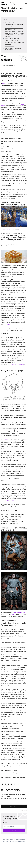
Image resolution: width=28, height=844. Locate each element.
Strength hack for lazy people (12, 38)
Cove (26, 810)
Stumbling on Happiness (17, 364)
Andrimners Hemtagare (20, 612)
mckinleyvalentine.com (20, 839)
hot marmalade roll (9, 79)
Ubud (24, 841)
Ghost (21, 841)
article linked (6, 439)
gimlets (4, 83)
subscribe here (5, 779)
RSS (14, 839)
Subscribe (14, 830)
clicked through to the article (8, 500)
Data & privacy (6, 839)
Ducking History (8, 229)
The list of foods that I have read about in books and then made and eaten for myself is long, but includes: (14, 24)
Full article (7, 324)
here (13, 614)
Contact (11, 839)
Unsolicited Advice (9, 46)
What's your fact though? (12, 40)
